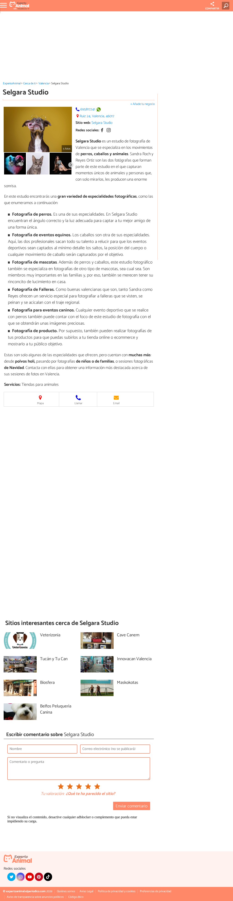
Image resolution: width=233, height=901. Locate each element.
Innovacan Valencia (134, 659)
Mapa (40, 403)
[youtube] (29, 877)
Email (116, 403)
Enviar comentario (131, 806)
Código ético (76, 897)
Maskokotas (127, 683)
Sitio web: (83, 123)
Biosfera (47, 683)
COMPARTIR (212, 9)
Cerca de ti (29, 83)
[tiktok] (48, 877)
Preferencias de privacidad (155, 891)
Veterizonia (50, 635)
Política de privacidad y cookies (116, 891)
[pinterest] (39, 877)
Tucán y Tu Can (54, 659)
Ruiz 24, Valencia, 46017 (97, 116)
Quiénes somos (66, 891)
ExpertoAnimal (12, 83)
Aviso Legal (86, 891)
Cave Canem (128, 635)
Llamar (78, 403)
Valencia (43, 83)
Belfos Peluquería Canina (55, 709)
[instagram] (20, 877)
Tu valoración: (52, 793)
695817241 (87, 109)
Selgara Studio (101, 123)
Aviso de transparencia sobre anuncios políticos (35, 897)
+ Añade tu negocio (142, 104)
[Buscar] (226, 6)
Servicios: (12, 384)
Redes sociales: (87, 130)
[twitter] (11, 877)
